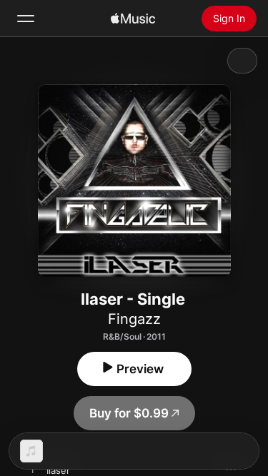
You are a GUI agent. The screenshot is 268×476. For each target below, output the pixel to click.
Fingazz (134, 319)
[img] (133, 18)
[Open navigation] (25, 18)
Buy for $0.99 (129, 413)
